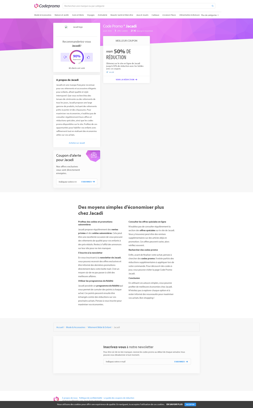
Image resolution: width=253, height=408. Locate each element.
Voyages (91, 15)
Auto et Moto (78, 15)
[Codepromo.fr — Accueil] (47, 6)
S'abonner (86, 182)
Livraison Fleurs (169, 15)
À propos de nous (70, 398)
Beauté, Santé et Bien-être (122, 15)
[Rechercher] (212, 5)
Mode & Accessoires (42, 15)
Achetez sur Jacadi (77, 143)
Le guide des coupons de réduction (119, 398)
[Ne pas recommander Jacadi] (65, 57)
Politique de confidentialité (90, 398)
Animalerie (102, 15)
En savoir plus (174, 404)
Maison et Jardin (62, 15)
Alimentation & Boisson (189, 15)
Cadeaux (155, 15)
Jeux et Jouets (142, 15)
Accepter (190, 404)
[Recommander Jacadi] (88, 57)
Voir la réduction (125, 79)
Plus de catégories (209, 15)
